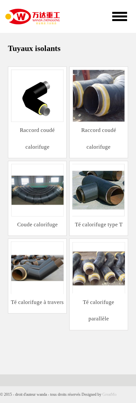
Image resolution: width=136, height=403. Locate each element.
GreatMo (109, 394)
